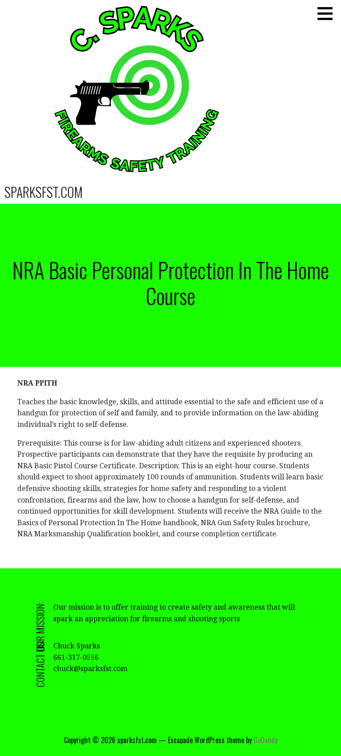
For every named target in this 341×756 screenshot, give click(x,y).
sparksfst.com (43, 192)
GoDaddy (266, 740)
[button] (328, 13)
